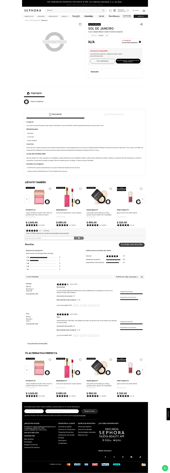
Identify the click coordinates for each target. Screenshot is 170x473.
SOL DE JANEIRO (101, 28)
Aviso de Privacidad (85, 429)
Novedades (28, 442)
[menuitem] (29, 16)
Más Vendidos (29, 439)
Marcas (141, 16)
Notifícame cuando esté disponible (128, 61)
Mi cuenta (136, 10)
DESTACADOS (35, 20)
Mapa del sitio (83, 435)
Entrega (61, 438)
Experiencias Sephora (32, 447)
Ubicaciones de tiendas (66, 435)
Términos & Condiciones (66, 429)
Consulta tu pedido (65, 427)
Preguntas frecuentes (66, 432)
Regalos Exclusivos (31, 445)
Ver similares (103, 61)
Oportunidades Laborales (87, 432)
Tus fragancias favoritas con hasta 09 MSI (68, 2)
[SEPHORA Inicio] (32, 10)
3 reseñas (46, 231)
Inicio (27, 20)
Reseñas (101, 36)
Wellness (44, 20)
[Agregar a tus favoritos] (80, 24)
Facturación (62, 440)
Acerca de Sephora (84, 427)
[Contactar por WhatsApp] (165, 468)
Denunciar (94, 305)
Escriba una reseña (133, 245)
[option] (39, 207)
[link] (94, 35)
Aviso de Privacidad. (79, 415)
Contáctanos (62, 443)
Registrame (90, 411)
